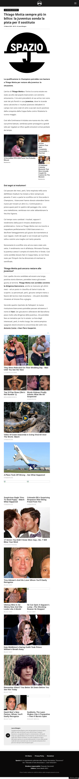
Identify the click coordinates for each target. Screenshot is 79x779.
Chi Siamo (28, 756)
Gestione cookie (73, 777)
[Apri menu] (75, 3)
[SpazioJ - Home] (39, 3)
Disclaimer (50, 756)
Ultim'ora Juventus (11, 10)
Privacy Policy (39, 756)
